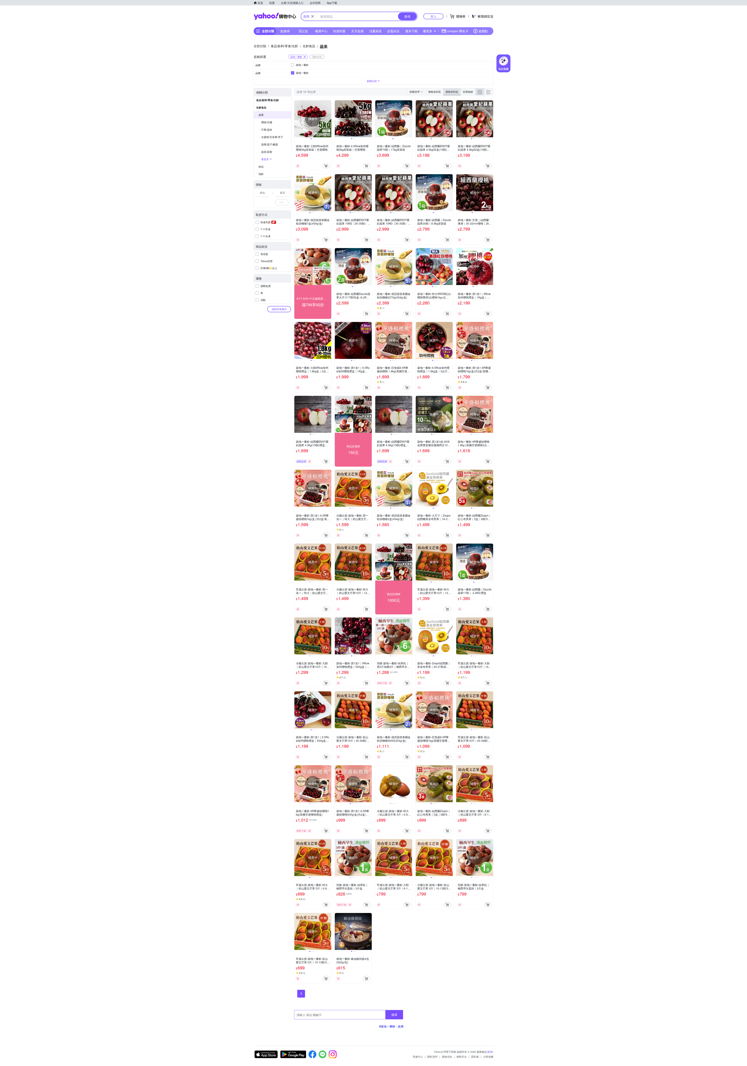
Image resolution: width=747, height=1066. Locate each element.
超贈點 (483, 31)
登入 (433, 16)
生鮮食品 (261, 107)
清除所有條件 (279, 309)
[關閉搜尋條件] (312, 16)
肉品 (261, 166)
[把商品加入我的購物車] (326, 165)
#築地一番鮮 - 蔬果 (391, 1026)
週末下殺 (411, 31)
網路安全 (462, 1056)
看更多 (427, 31)
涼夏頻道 (375, 31)
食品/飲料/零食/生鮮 (267, 100)
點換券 (285, 31)
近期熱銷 (468, 92)
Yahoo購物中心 (275, 16)
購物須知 (447, 1056)
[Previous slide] (296, 119)
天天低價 (357, 31)
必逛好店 (393, 31)
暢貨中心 (321, 31)
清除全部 (317, 56)
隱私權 (475, 1056)
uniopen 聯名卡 (457, 31)
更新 (490, 1052)
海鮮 (261, 174)
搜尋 (394, 1015)
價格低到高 (434, 92)
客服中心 (418, 1056)
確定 (281, 202)
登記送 (303, 31)
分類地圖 (488, 1056)
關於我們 (432, 1056)
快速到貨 (339, 31)
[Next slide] (328, 119)
